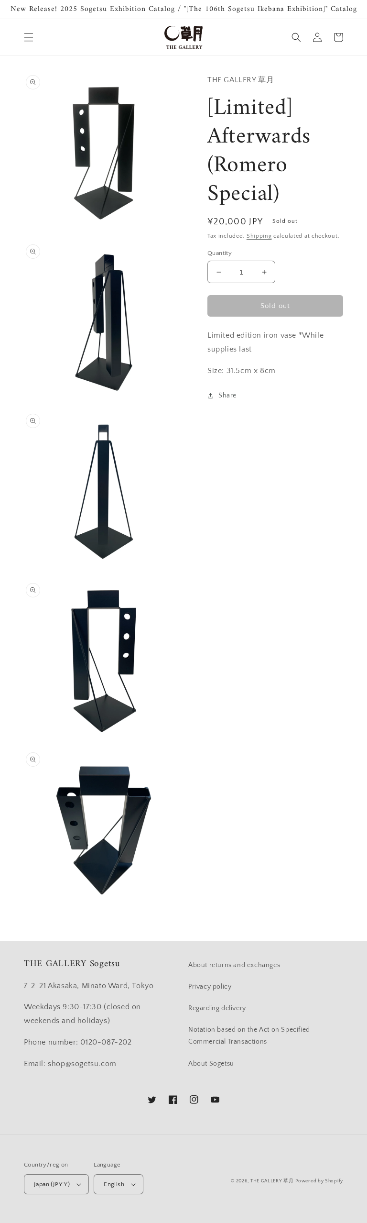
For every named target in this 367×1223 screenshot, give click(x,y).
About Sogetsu (211, 1064)
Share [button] (227, 395)
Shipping (259, 236)
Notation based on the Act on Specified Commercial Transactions (249, 1036)
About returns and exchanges (234, 965)
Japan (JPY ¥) (52, 1184)
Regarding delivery (217, 1008)
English (114, 1184)
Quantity (219, 253)
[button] (28, 37)
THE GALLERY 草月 (272, 1181)
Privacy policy (209, 987)
